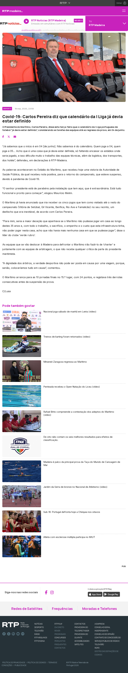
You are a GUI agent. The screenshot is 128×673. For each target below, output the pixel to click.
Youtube (18, 634)
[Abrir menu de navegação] (125, 11)
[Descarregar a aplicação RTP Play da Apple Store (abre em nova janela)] (95, 594)
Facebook (4, 634)
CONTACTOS (79, 624)
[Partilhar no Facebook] (3, 136)
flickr (23, 634)
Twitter (8, 634)
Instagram (13, 634)
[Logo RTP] (15, 624)
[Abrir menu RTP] (64, 3)
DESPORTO (39, 627)
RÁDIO (37, 634)
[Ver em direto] (10, 23)
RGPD (97, 648)
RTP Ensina (39, 641)
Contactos (59, 648)
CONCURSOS (60, 637)
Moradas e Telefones (99, 608)
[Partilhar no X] (8, 136)
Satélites (78, 644)
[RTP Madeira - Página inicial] (10, 11)
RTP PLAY (58, 624)
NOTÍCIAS (38, 624)
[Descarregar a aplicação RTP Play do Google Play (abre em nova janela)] (111, 594)
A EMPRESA (99, 624)
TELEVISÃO (39, 630)
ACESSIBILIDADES (81, 641)
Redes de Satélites (26, 608)
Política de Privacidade (13, 662)
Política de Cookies (36, 662)
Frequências (62, 608)
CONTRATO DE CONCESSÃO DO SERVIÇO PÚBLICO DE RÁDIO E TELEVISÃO (108, 641)
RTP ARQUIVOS (40, 637)
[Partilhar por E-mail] (15, 136)
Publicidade (20, 665)
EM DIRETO (59, 627)
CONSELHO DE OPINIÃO (104, 634)
